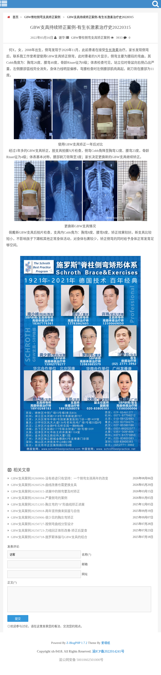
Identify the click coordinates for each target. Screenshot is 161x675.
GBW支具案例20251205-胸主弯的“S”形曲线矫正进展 (47, 504)
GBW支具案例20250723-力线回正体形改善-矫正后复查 (49, 530)
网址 (85, 574)
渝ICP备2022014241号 (108, 651)
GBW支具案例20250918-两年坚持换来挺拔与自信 (45, 511)
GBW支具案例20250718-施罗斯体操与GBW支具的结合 (49, 537)
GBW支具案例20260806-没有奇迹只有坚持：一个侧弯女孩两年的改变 (59, 478)
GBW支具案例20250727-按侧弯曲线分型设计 (42, 524)
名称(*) (86, 554)
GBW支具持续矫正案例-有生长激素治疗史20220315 (99, 17)
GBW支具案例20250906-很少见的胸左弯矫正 (42, 517)
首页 (14, 17)
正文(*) (12, 582)
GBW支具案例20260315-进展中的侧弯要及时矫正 (45, 491)
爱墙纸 (105, 643)
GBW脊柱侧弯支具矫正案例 (42, 17)
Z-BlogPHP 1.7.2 (76, 643)
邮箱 (85, 564)
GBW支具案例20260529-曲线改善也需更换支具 (44, 485)
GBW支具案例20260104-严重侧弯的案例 (39, 498)
